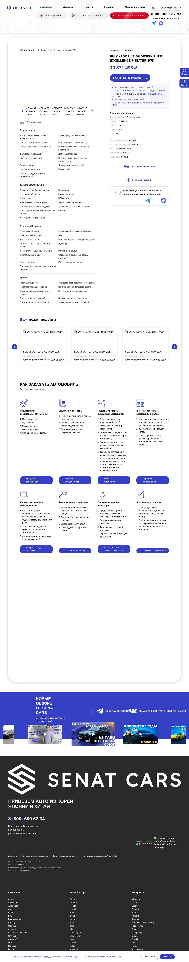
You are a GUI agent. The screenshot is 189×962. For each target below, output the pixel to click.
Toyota (135, 946)
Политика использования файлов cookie (100, 856)
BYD (10, 916)
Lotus (72, 946)
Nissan (135, 902)
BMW (10, 912)
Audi (10, 909)
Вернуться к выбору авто (122, 50)
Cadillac (12, 926)
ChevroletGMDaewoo (18, 933)
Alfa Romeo (13, 902)
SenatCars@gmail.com (23, 870)
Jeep (72, 926)
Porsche (135, 916)
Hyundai (74, 909)
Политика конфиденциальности (35, 856)
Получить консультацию (32, 480)
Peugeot (135, 909)
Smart (134, 929)
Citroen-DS (13, 939)
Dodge (11, 949)
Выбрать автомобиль (109, 480)
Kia (71, 929)
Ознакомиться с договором (153, 551)
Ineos (72, 912)
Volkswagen (137, 949)
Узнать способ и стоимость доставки (113, 549)
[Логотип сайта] (21, 7)
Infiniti (72, 916)
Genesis (73, 902)
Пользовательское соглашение (65, 856)
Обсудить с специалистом (72, 480)
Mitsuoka (136, 899)
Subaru (135, 936)
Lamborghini (75, 933)
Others (135, 906)
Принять (167, 957)
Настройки (149, 957)
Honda (73, 906)
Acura (11, 899)
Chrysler (12, 936)
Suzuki (135, 939)
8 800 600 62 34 (26, 818)
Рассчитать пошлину (75, 551)
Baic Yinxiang (14, 919)
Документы (12, 856)
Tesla (134, 943)
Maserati (74, 949)
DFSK (11, 943)
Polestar (135, 912)
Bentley (11, 923)
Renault (135, 919)
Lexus (72, 939)
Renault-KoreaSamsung (143, 923)
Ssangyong (137, 933)
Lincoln (73, 943)
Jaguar (73, 923)
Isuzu (72, 919)
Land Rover (75, 936)
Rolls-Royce (137, 926)
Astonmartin (13, 906)
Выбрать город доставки (33, 549)
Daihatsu (12, 946)
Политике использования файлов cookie (104, 957)
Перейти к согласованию (149, 480)
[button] (14, 346)
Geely (72, 899)
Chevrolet (12, 929)
